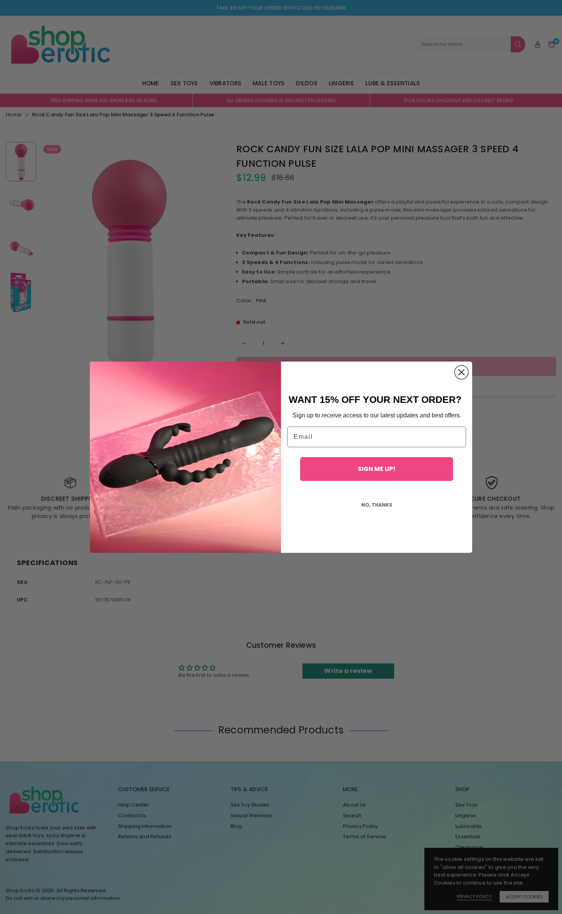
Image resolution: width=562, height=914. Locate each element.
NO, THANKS (376, 505)
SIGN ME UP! (377, 468)
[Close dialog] (461, 372)
